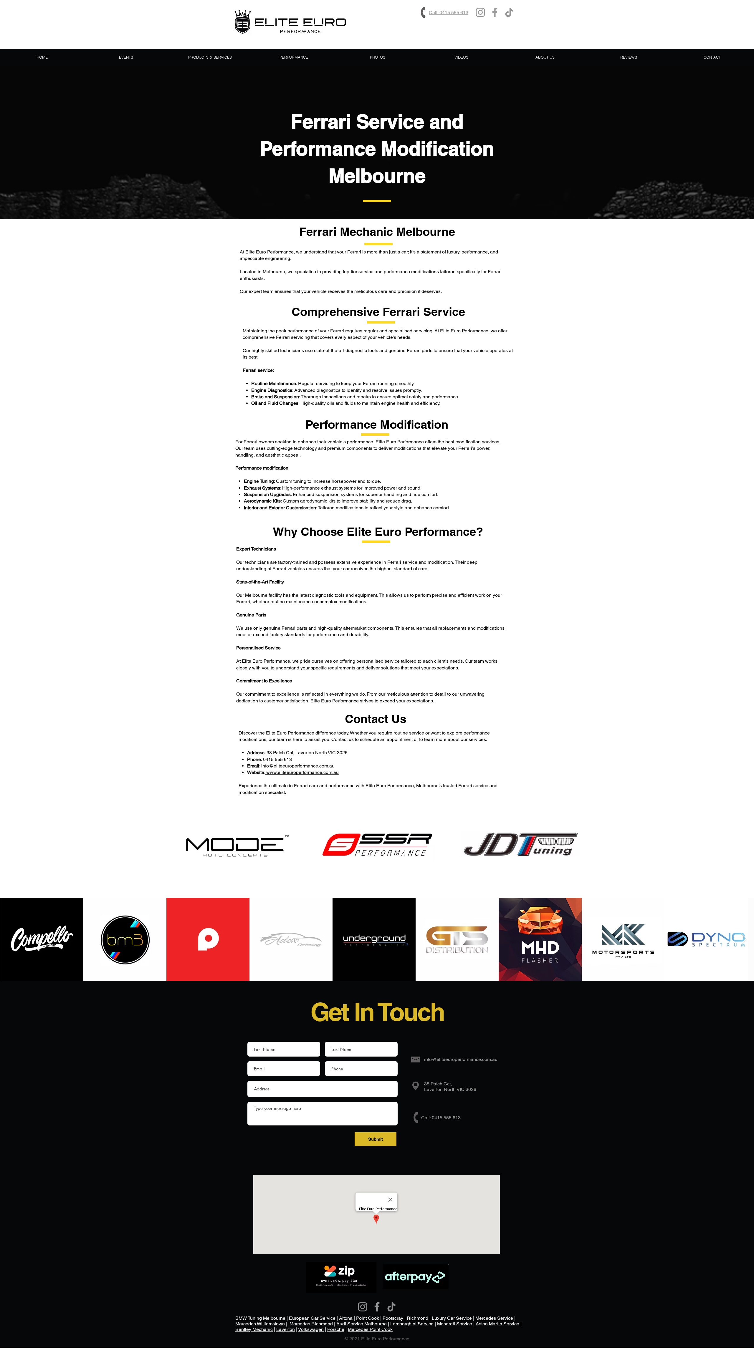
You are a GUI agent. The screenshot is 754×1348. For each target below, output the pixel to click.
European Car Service (312, 1318)
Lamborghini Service (412, 1324)
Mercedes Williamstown (260, 1324)
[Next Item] (743, 939)
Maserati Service (454, 1324)
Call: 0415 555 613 (448, 12)
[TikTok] (509, 12)
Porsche (335, 1329)
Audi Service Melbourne (361, 1324)
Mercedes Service (494, 1318)
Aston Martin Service (497, 1324)
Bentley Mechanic (254, 1329)
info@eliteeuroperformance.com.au (298, 766)
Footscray (393, 1318)
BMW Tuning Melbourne (260, 1318)
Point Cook (367, 1318)
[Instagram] (480, 12)
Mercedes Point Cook (370, 1329)
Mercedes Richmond (311, 1324)
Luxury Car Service (452, 1318)
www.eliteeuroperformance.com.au (302, 772)
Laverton (285, 1329)
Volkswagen (311, 1329)
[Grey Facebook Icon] (495, 12)
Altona (346, 1318)
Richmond (417, 1318)
